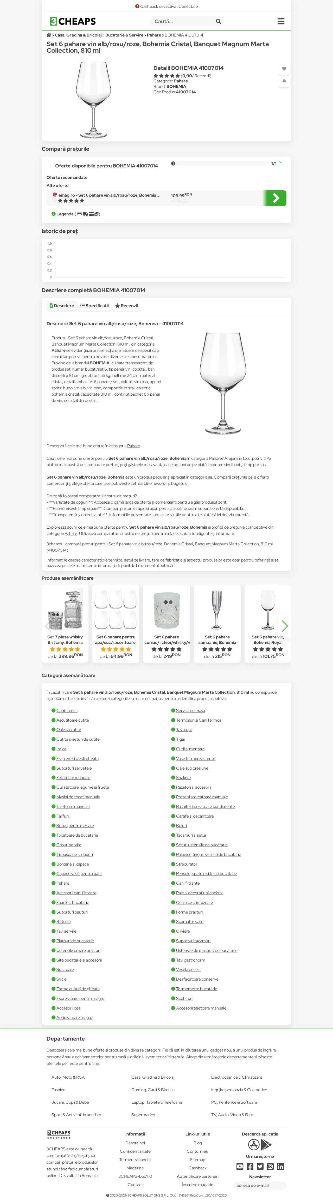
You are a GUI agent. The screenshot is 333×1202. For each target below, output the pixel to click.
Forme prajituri (189, 912)
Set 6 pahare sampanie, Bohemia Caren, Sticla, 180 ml (217, 642)
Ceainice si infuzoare (194, 902)
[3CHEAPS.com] (73, 21)
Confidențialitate (135, 1151)
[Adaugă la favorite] (284, 69)
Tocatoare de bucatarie (77, 835)
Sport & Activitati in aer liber (76, 1115)
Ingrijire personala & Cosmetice (239, 1089)
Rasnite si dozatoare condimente (205, 806)
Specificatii (97, 306)
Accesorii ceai (68, 1008)
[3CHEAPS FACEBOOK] (250, 1168)
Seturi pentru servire (75, 825)
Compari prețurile (120, 508)
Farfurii (62, 816)
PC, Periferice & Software (234, 1102)
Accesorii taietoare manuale (201, 1008)
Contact (135, 1184)
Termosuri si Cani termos (198, 720)
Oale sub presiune (192, 768)
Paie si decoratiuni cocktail (199, 893)
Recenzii (129, 306)
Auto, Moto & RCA (68, 1077)
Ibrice (61, 749)
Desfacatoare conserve (197, 979)
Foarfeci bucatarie (72, 902)
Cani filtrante (188, 883)
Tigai (180, 739)
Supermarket (143, 1115)
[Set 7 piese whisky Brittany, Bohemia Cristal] (65, 610)
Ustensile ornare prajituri (78, 950)
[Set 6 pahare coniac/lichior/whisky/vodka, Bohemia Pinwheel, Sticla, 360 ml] (166, 610)
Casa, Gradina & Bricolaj (152, 1077)
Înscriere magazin (197, 1184)
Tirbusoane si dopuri (74, 854)
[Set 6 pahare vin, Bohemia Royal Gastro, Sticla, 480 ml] (268, 610)
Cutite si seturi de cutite (78, 739)
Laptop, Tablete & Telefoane (156, 1102)
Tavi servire (66, 931)
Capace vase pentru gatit (79, 873)
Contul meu (197, 1151)
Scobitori (184, 998)
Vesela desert (188, 969)
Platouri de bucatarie (75, 941)
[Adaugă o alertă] (284, 81)
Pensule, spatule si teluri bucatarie (206, 873)
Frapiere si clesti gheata (77, 758)
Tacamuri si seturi (191, 835)
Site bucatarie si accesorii (79, 960)
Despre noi (135, 1143)
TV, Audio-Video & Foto (232, 1115)
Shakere (183, 777)
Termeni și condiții (135, 1159)
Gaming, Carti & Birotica (153, 1089)
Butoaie (63, 921)
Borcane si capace (72, 864)
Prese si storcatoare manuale (202, 797)
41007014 (186, 92)
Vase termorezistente (195, 758)
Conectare (188, 6)
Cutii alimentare (190, 749)
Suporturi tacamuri (193, 941)
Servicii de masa (190, 710)
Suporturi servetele (74, 768)
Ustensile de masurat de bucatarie (207, 950)
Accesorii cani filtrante (76, 893)
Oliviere (183, 931)
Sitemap (197, 1159)
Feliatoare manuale (73, 777)
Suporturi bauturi (72, 912)
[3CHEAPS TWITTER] (260, 1168)
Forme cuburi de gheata (78, 989)
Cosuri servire (68, 845)
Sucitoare (65, 969)
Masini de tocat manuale (78, 797)
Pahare (181, 81)
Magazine (135, 1168)
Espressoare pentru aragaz (80, 998)
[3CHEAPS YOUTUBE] (240, 1168)
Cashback (198, 1168)
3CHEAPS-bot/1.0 (135, 1176)
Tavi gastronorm (190, 960)
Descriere (63, 306)
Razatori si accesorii (193, 787)
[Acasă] (49, 35)
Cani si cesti (67, 710)
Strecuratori (187, 864)
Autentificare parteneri (198, 1176)
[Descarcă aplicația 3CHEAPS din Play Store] (266, 1147)
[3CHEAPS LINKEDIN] (280, 1168)
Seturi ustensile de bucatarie (202, 845)
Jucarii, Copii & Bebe (70, 1102)
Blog (198, 1143)
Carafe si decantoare (195, 816)
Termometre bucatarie (196, 989)
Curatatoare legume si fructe (82, 787)
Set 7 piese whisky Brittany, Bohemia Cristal (65, 642)
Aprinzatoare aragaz (74, 1017)
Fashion (59, 1089)
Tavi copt (184, 729)
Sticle (61, 979)
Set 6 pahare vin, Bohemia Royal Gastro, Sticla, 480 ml (268, 642)
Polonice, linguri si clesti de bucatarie (208, 854)
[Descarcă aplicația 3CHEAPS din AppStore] (254, 1147)
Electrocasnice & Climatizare (236, 1077)
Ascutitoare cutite (72, 720)
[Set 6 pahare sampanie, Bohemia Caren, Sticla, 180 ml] (217, 610)
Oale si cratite (68, 729)
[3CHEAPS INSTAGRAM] (270, 1168)
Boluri (181, 825)
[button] (284, 626)
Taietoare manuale (73, 806)
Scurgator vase (189, 921)
